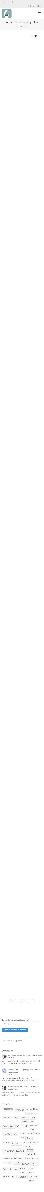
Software (6, 1176)
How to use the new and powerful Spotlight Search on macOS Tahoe (21, 766)
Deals (25, 1121)
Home (31, 6)
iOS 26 (19, 871)
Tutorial (17, 71)
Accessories (8, 1109)
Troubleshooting (23, 469)
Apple (20, 1110)
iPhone (13, 71)
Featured (21, 467)
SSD (19, 469)
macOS (16, 1163)
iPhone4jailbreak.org (31, 1142)
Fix (25, 467)
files (24, 70)
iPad (29, 467)
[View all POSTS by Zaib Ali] (13, 70)
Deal (33, 1117)
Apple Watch (7, 1117)
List (4, 1163)
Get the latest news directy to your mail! (15, 1020)
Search (26, 770)
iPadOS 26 (14, 671)
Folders (13, 871)
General (22, 1126)
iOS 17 (22, 1137)
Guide (27, 70)
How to (29, 70)
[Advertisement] (22, 115)
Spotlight (28, 770)
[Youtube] (12, 2)
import (30, 569)
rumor (22, 1172)
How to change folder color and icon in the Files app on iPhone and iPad (22, 867)
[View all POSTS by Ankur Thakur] (13, 467)
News (15, 469)
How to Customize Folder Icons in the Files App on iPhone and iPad (21, 67)
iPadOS (6, 1142)
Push (17, 469)
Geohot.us (33, 1125)
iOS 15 (29, 1133)
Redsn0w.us (10, 1169)
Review (22, 1168)
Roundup (31, 1168)
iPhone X (30, 1150)
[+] (22, 59)
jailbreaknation (31, 1158)
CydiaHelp (25, 1117)
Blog (39, 6)
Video (16, 470)
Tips (15, 71)
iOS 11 (22, 1133)
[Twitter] (4, 2)
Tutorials (13, 470)
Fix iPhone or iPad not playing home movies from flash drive (21, 465)
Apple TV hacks (32, 1113)
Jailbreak (31, 1154)
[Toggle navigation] (39, 13)
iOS (15, 1133)
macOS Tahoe (18, 770)
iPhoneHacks (13, 1151)
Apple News (33, 1109)
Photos (20, 570)
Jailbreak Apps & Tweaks (12, 1158)
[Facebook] (8, 2)
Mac (9, 1163)
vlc (18, 470)
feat (23, 70)
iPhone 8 (27, 1146)
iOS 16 (37, 1133)
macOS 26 (13, 770)
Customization (21, 870)
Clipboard (23, 769)
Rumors (30, 1172)
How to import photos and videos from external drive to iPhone (22, 566)
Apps (21, 70)
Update (31, 1180)
